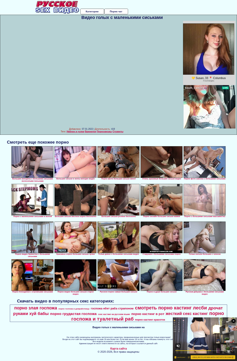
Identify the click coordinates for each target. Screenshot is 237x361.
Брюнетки (90, 131)
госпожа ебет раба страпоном (112, 308)
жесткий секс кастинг (187, 313)
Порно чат (116, 11)
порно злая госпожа (35, 307)
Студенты (118, 131)
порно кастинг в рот (147, 314)
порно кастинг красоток (150, 319)
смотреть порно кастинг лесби (171, 307)
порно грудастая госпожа (73, 314)
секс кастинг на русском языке (114, 314)
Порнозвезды (104, 131)
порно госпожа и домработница (73, 309)
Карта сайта (118, 348)
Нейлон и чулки (75, 131)
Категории (92, 11)
